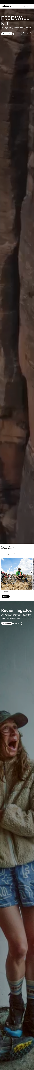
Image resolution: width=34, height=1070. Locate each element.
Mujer (27, 33)
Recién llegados (7, 554)
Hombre (18, 33)
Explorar (5, 596)
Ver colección (7, 623)
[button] (24, 6)
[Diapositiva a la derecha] (31, 572)
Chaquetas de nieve (21, 554)
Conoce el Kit (7, 33)
